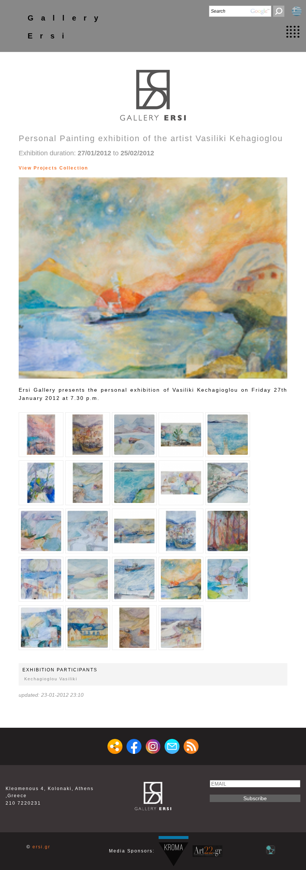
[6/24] (106, 168)
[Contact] (172, 746)
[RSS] (191, 746)
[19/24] (154, 168)
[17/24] (147, 168)
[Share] (114, 746)
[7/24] (109, 168)
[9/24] (117, 168)
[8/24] (113, 168)
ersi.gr (41, 846)
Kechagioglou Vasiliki (50, 679)
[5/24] (102, 168)
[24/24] (173, 168)
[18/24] (151, 168)
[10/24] (121, 168)
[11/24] (124, 168)
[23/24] (169, 168)
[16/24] (143, 168)
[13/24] (132, 168)
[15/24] (139, 168)
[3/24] (95, 168)
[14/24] (136, 168)
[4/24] (98, 168)
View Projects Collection (53, 168)
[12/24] (128, 168)
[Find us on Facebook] (134, 746)
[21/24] (162, 168)
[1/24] (41, 434)
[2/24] (91, 168)
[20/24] (158, 168)
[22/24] (165, 168)
